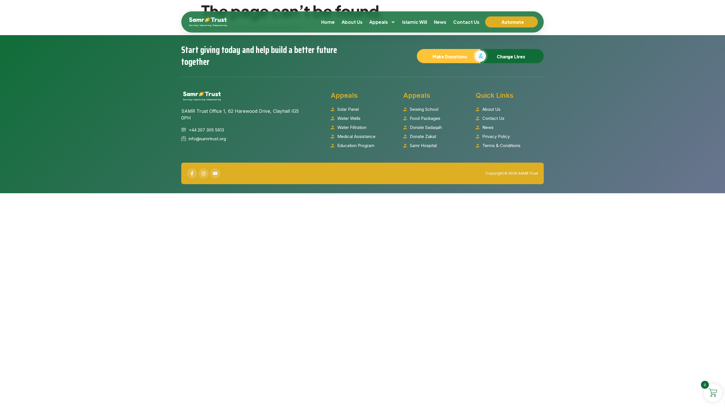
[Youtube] (215, 173)
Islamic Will (414, 22)
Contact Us (466, 22)
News (440, 22)
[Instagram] (204, 173)
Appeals (378, 22)
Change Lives (511, 56)
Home (328, 22)
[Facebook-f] (192, 173)
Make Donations (449, 56)
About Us (352, 22)
